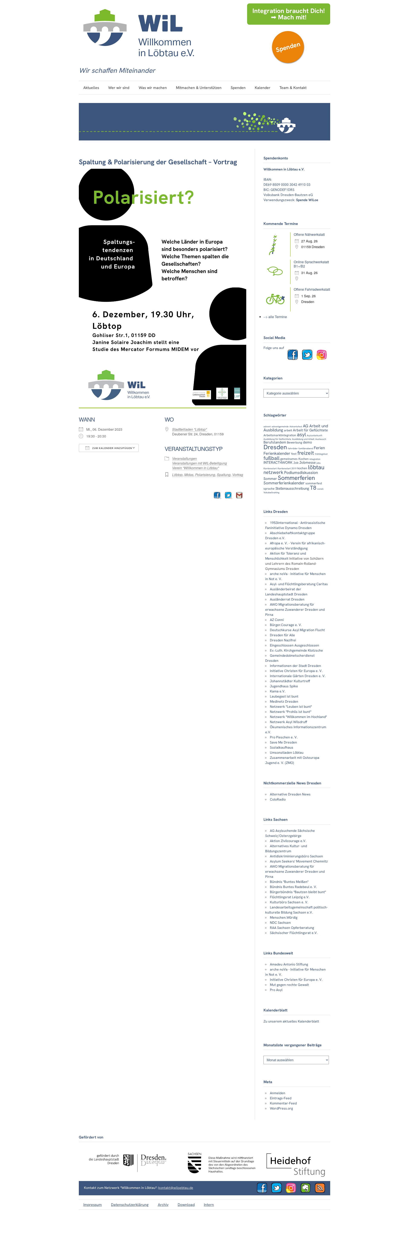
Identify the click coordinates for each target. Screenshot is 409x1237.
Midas (188, 474)
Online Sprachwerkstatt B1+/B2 (311, 264)
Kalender (262, 87)
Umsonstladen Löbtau (287, 752)
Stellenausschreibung (292, 488)
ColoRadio (278, 799)
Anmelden (277, 1093)
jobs (319, 462)
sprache (269, 489)
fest (294, 454)
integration (315, 459)
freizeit (305, 452)
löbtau (316, 467)
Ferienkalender (277, 453)
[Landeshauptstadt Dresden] (127, 1175)
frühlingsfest (321, 453)
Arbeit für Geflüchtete (310, 430)
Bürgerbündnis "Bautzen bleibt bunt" (298, 892)
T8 (313, 487)
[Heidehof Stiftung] (295, 1175)
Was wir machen (153, 87)
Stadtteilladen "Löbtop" (189, 429)
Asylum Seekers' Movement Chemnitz (299, 861)
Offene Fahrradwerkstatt (312, 289)
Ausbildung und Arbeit (303, 439)
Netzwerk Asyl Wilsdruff (288, 722)
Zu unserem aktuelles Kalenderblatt (291, 1021)
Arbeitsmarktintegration (280, 435)
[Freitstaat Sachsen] (219, 1175)
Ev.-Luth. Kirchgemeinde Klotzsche (296, 650)
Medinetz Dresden (284, 701)
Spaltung (223, 474)
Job (295, 463)
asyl (301, 434)
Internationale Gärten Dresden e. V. (297, 676)
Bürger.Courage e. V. (286, 625)
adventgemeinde (280, 426)
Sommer (270, 478)
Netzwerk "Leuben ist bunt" (291, 706)
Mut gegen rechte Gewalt (289, 984)
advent (267, 426)
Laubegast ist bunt (284, 696)
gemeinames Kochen (294, 459)
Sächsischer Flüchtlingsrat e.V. (294, 933)
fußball (271, 458)
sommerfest (313, 483)
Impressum (92, 1204)
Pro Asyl (276, 990)
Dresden (275, 447)
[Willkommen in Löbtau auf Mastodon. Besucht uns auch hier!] (307, 1192)
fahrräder (293, 448)
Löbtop (177, 474)
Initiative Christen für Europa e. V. (296, 671)
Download (186, 1204)
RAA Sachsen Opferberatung (292, 927)
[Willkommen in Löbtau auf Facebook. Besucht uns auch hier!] (294, 358)
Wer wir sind (118, 87)
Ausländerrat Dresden (287, 599)
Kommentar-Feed (283, 1103)
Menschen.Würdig (283, 917)
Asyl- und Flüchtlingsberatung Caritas (299, 584)
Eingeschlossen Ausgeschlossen (294, 645)
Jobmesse (307, 462)
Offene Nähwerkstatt (309, 234)
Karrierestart (270, 468)
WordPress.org (281, 1108)
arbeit (288, 430)
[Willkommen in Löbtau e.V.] (138, 61)
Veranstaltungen (184, 458)
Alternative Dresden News (290, 794)
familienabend (305, 448)
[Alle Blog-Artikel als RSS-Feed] (321, 1192)
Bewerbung (294, 442)
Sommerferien (296, 478)
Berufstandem (275, 442)
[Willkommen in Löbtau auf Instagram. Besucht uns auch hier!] (323, 358)
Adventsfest (295, 426)
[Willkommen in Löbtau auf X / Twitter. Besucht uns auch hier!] (278, 1192)
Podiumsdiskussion (301, 472)
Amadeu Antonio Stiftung (289, 964)
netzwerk (273, 472)
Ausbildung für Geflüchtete (277, 439)
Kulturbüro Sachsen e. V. (289, 902)
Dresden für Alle (282, 635)
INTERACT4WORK (278, 462)
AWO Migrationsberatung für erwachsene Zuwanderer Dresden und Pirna (295, 609)
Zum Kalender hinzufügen (111, 448)
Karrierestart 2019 (287, 468)
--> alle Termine (275, 316)
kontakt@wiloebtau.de (175, 1188)
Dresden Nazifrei (283, 640)
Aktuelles (91, 87)
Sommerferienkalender (284, 483)
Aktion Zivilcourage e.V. (288, 841)
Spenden (288, 47)
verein (320, 488)
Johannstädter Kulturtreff (290, 681)
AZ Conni (277, 620)
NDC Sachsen (280, 922)
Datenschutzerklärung (129, 1204)
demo (307, 442)
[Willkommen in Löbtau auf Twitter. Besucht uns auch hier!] (309, 358)
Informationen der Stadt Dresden (295, 666)
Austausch (320, 439)
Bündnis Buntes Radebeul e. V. (293, 887)
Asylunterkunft (314, 435)
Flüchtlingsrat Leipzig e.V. (290, 897)
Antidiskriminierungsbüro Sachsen (296, 856)
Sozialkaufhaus (281, 747)
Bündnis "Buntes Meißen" (289, 881)
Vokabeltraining (271, 492)
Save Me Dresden (283, 742)
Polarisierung (205, 474)
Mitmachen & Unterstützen (199, 87)
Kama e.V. (277, 691)
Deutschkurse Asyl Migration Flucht (297, 630)
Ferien (319, 447)
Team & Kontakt (293, 87)
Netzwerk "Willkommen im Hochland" (298, 717)
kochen (302, 468)
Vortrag (237, 474)
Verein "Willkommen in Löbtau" (195, 467)
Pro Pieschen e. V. (284, 737)
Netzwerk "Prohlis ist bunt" (290, 711)
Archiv (163, 1204)
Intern (209, 1204)
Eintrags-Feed (280, 1098)
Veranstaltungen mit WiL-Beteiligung (199, 463)
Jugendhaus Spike (284, 686)
